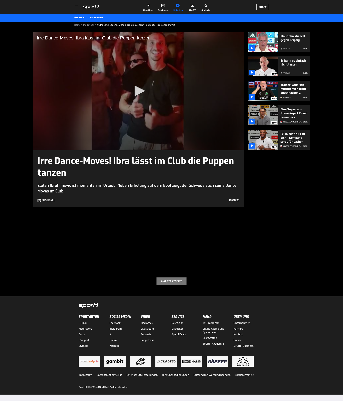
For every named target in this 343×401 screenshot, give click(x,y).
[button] (138, 91)
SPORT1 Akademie (213, 343)
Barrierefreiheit (244, 375)
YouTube (115, 345)
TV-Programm (211, 323)
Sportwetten (210, 338)
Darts (82, 334)
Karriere (238, 328)
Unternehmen (241, 323)
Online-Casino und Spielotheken (213, 330)
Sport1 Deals (179, 334)
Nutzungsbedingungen (175, 375)
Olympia (83, 345)
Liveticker (177, 328)
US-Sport (84, 340)
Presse (237, 340)
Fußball (83, 323)
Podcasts (146, 334)
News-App (177, 323)
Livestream (147, 328)
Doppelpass (147, 340)
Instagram (116, 328)
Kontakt (238, 334)
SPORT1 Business (243, 345)
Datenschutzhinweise (109, 375)
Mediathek (147, 323)
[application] (138, 91)
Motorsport (85, 328)
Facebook (115, 323)
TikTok (113, 340)
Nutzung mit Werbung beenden (212, 375)
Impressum (85, 375)
